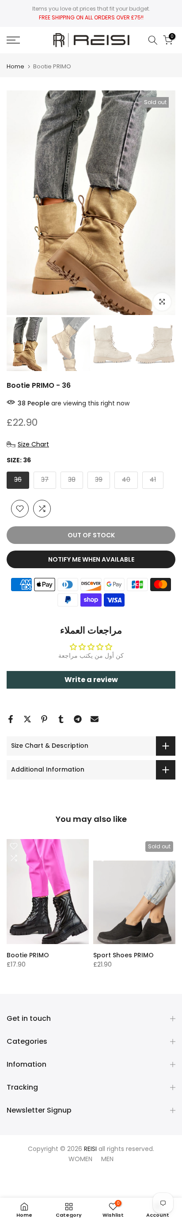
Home (15, 66)
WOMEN (80, 1159)
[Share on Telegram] (78, 719)
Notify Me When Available (91, 559)
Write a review (91, 680)
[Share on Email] (95, 719)
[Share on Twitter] (27, 719)
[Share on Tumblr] (61, 719)
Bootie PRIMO (28, 955)
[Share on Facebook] (11, 719)
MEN (107, 1159)
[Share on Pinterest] (44, 719)
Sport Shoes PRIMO (123, 955)
